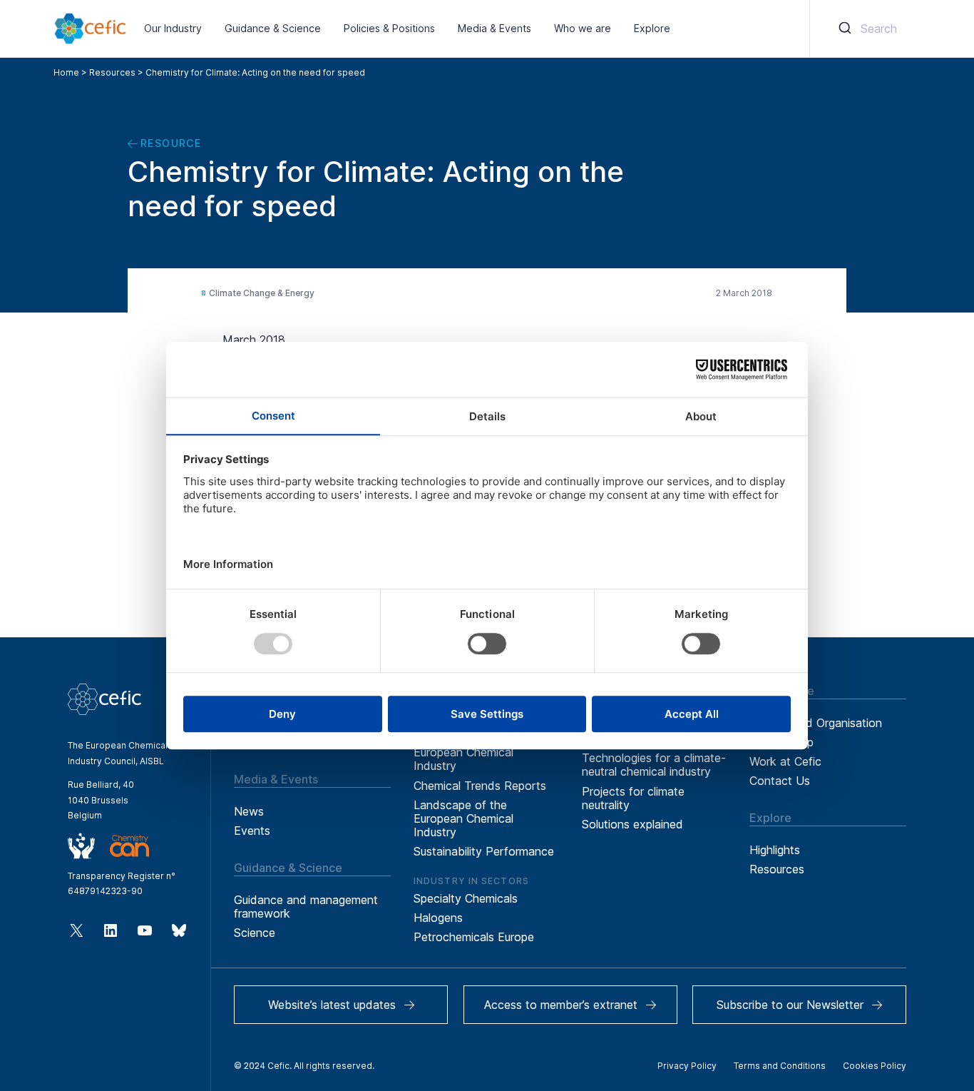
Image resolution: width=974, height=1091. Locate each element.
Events (252, 830)
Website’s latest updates (332, 1005)
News (249, 811)
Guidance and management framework (306, 906)
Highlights (774, 850)
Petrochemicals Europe (474, 937)
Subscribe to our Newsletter (790, 1005)
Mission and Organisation (815, 723)
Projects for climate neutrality (633, 798)
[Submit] (844, 28)
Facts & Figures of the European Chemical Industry (472, 752)
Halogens (438, 917)
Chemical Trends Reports (480, 785)
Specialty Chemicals (466, 898)
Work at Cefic (785, 761)
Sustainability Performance (484, 851)
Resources (112, 72)
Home (66, 72)
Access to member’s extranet (560, 1005)
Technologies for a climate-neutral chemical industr (654, 764)
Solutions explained (632, 824)
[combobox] (865, 28)
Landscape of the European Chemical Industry (463, 818)
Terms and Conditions (780, 1065)
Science (254, 932)
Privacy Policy (687, 1065)
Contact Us (779, 780)
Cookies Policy (874, 1065)
